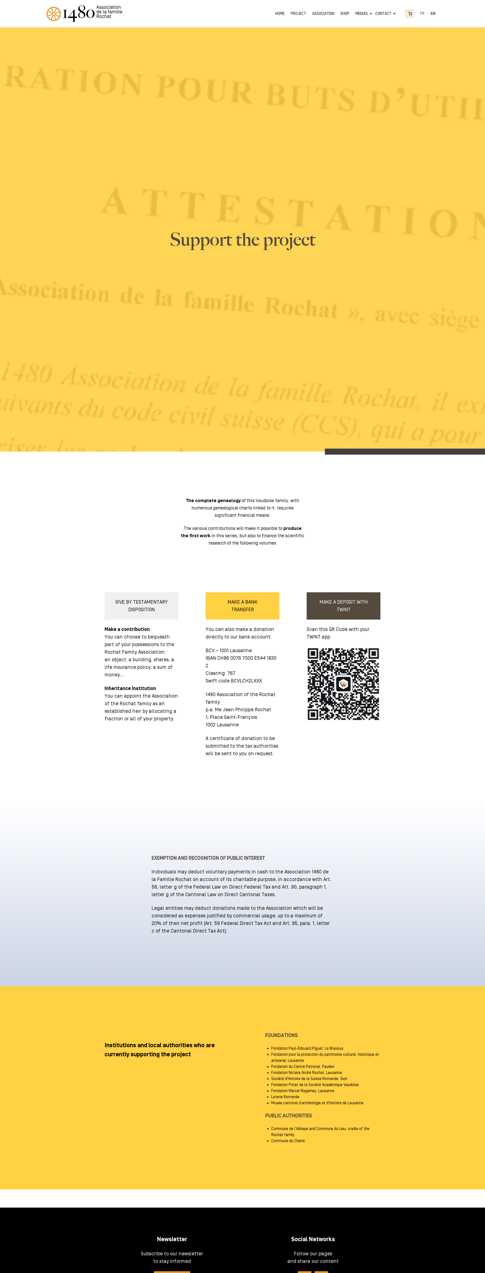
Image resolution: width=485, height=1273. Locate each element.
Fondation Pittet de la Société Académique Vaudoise (315, 1085)
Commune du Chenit (288, 1141)
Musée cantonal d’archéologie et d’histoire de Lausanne (317, 1103)
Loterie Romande (285, 1097)
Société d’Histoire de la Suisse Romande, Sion (309, 1078)
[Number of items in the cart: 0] (409, 13)
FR (422, 13)
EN (433, 13)
